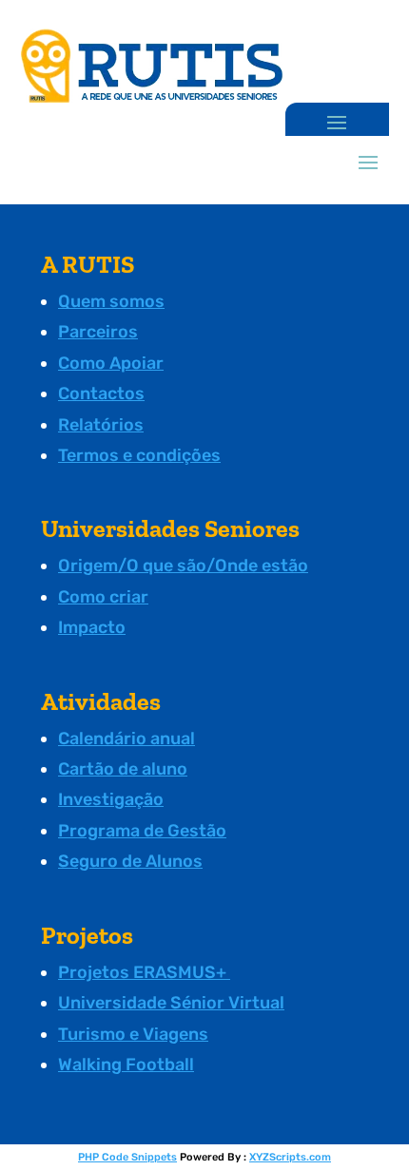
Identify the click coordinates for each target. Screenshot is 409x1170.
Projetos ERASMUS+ (144, 972)
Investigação (111, 799)
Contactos (101, 393)
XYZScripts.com (290, 1157)
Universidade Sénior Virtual (171, 1002)
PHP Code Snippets (127, 1157)
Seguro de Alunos (130, 861)
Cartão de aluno (122, 768)
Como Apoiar (111, 363)
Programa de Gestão (142, 830)
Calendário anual (126, 738)
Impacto (92, 627)
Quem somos (111, 301)
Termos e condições (139, 455)
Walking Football (126, 1064)
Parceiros (98, 331)
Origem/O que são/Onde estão (183, 565)
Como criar (103, 596)
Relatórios (101, 424)
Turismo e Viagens (133, 1034)
